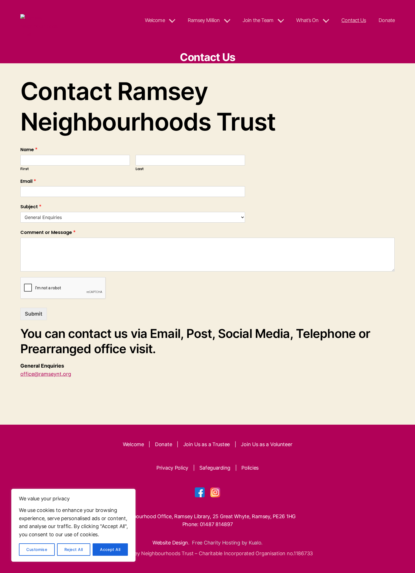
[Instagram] (215, 492)
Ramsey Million (204, 20)
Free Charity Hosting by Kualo (226, 543)
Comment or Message (48, 232)
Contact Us (353, 20)
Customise (36, 549)
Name (29, 149)
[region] (73, 525)
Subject (31, 206)
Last (140, 169)
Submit (33, 314)
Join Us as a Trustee (206, 444)
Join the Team (258, 20)
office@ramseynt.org (45, 374)
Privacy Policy (172, 468)
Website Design (170, 543)
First (24, 169)
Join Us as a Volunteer (266, 444)
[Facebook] (200, 492)
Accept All (110, 549)
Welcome (155, 20)
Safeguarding (214, 468)
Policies (250, 468)
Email (28, 181)
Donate (387, 20)
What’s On (307, 20)
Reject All (73, 549)
